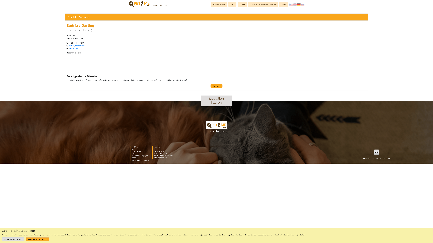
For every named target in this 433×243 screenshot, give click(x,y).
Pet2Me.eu (135, 147)
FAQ (133, 149)
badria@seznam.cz (77, 46)
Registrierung (136, 151)
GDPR (134, 158)
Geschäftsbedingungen (140, 156)
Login (133, 153)
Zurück (216, 86)
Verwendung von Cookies (141, 160)
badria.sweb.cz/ (75, 48)
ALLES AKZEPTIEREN (37, 239)
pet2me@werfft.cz (161, 151)
